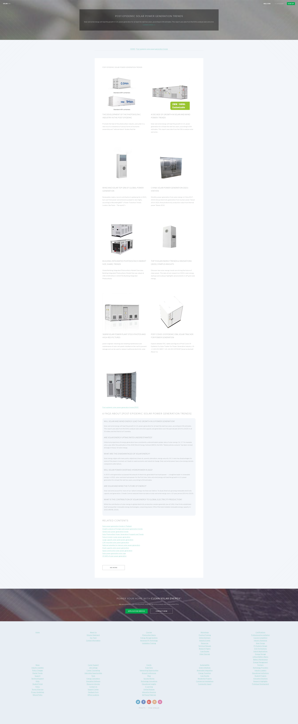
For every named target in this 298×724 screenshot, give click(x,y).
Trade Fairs (149, 668)
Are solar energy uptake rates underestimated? (128, 437)
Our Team (93, 638)
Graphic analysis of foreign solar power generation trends (122, 529)
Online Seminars (204, 638)
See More (113, 567)
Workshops (205, 632)
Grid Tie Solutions (260, 649)
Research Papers (205, 649)
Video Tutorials (204, 654)
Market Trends (38, 673)
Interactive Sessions (149, 692)
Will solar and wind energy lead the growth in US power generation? (139, 421)
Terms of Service (37, 689)
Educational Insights (149, 684)
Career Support (93, 665)
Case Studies (204, 651)
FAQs (38, 681)
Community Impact (204, 684)
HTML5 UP (156, 708)
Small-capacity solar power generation (115, 548)
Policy (37, 687)
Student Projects (260, 676)
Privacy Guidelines (37, 692)
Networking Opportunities (149, 670)
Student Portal (38, 684)
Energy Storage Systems (149, 638)
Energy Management (260, 662)
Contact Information (93, 640)
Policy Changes (37, 670)
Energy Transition (205, 673)
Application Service (136, 611)
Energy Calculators (93, 678)
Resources (204, 643)
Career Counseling (93, 670)
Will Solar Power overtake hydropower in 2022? (128, 470)
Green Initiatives (205, 668)
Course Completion (260, 638)
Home (37, 632)
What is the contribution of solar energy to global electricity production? (143, 499)
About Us (93, 632)
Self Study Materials (149, 695)
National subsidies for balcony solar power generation (121, 545)
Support (37, 676)
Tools (93, 676)
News (38, 665)
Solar (7, 3)
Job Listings (93, 668)
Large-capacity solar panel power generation (117, 540)
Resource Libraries (93, 684)
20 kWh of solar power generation (114, 556)
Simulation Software (93, 681)
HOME (132, 49)
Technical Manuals (204, 646)
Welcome (267, 3)
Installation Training (149, 643)
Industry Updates (38, 668)
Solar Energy (260, 643)
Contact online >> (149, 24)
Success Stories (149, 678)
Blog (149, 676)
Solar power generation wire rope (114, 553)
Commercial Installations (204, 681)
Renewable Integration (205, 670)
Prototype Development (260, 684)
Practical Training (205, 635)
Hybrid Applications (260, 651)
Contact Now (161, 611)
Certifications (260, 632)
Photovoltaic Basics (149, 635)
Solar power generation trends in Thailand (117, 526)
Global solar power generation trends (115, 531)
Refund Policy (37, 695)
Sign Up (291, 3)
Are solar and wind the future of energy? (125, 486)
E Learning (149, 687)
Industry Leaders (260, 670)
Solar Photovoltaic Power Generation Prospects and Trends (123, 534)
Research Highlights (260, 681)
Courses (149, 632)
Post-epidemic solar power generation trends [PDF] (120, 407)
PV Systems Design (260, 646)
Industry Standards (260, 640)
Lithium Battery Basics (260, 657)
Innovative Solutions (260, 678)
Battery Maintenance (260, 659)
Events (149, 665)
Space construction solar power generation (117, 551)
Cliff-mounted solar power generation (115, 542)
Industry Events (204, 640)
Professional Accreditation (260, 635)
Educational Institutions (260, 673)
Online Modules (149, 689)
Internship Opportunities (93, 673)
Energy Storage (260, 654)
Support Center (93, 689)
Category (280, 3)
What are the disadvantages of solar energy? (127, 454)
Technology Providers (260, 668)
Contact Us (93, 687)
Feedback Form (93, 692)
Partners (260, 665)
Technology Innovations (149, 681)
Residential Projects (205, 678)
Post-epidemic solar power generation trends (152, 49)
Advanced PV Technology (149, 640)
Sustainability (204, 665)
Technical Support (37, 678)
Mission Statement (93, 635)
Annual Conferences (149, 673)
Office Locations (93, 695)
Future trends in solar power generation (116, 537)
